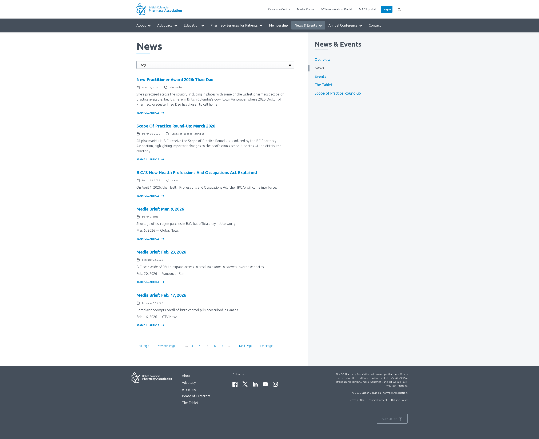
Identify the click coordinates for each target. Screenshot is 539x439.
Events (320, 76)
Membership (278, 25)
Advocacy (164, 25)
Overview (323, 60)
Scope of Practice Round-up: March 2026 (175, 126)
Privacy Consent (377, 400)
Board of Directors (196, 396)
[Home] (169, 9)
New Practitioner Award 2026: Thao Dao (174, 79)
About (141, 25)
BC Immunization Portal (336, 9)
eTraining (189, 389)
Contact (375, 25)
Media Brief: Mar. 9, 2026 (160, 209)
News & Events (306, 25)
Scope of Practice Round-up (338, 93)
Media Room (305, 9)
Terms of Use (356, 400)
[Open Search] (399, 9)
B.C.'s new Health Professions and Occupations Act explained (196, 172)
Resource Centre (279, 9)
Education (191, 25)
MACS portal (367, 9)
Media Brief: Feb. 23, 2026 (161, 252)
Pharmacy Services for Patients (234, 25)
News (319, 68)
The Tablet (323, 85)
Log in (387, 9)
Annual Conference (342, 25)
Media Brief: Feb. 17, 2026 (161, 295)
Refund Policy (399, 400)
